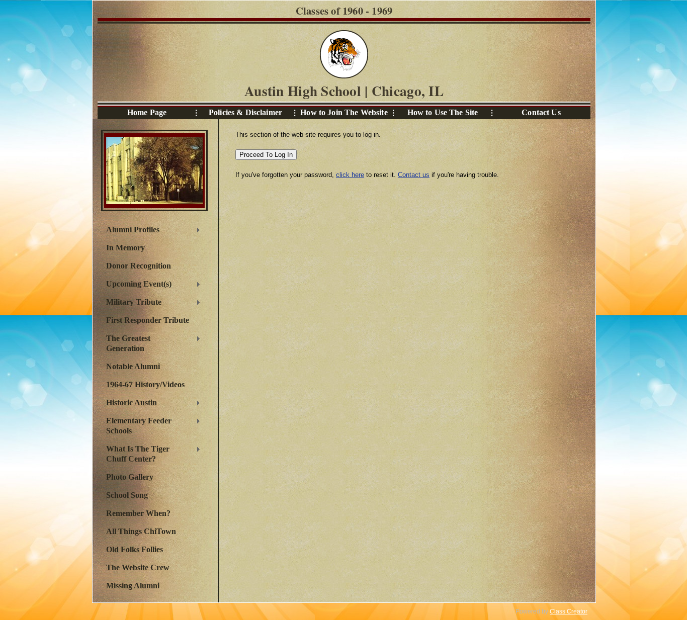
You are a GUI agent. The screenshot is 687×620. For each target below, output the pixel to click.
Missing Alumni (132, 585)
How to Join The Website (343, 112)
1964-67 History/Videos (145, 384)
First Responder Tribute (147, 320)
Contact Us (541, 112)
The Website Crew (137, 567)
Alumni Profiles (130, 230)
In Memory (125, 247)
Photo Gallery (129, 477)
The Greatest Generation (125, 343)
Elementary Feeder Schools (136, 425)
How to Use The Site (442, 112)
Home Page (146, 112)
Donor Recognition (138, 265)
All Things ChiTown (141, 531)
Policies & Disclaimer (245, 112)
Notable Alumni (133, 366)
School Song (127, 495)
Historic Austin (129, 403)
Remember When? (138, 513)
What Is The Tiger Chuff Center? (135, 454)
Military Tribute (131, 303)
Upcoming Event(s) (136, 285)
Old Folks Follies (134, 549)
